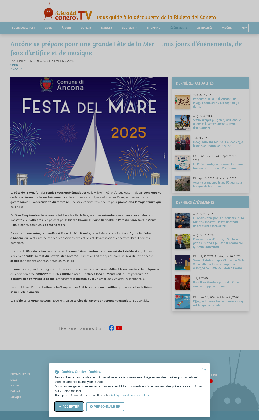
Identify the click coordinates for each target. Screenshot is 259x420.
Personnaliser (107, 406)
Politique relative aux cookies (130, 395)
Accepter (71, 406)
